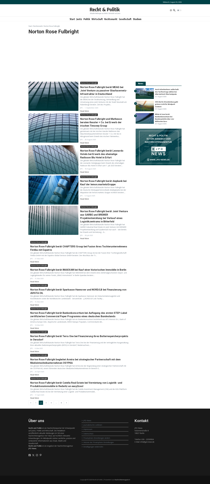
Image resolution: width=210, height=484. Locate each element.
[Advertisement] (105, 58)
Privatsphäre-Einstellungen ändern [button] (96, 438)
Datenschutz (88, 433)
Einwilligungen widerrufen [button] (93, 447)
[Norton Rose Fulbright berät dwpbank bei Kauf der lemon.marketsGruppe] (53, 190)
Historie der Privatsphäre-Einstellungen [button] (98, 442)
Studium (137, 19)
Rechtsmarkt (110, 19)
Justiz (79, 19)
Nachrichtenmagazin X (122, 480)
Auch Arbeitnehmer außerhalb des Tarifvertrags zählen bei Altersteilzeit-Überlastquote (167, 92)
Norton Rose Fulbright (89, 83)
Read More (84, 111)
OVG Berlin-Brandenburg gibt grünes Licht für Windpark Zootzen (166, 104)
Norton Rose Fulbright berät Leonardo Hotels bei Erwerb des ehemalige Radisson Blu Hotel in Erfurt (101, 154)
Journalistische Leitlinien (92, 425)
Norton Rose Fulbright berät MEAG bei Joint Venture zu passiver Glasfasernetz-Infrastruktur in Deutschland (103, 90)
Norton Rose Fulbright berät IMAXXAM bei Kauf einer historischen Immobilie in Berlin (78, 269)
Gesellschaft (125, 19)
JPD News (87, 420)
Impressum (87, 429)
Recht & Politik (105, 9)
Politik (86, 19)
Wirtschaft (97, 19)
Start (72, 19)
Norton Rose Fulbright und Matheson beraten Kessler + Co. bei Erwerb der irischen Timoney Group (101, 122)
